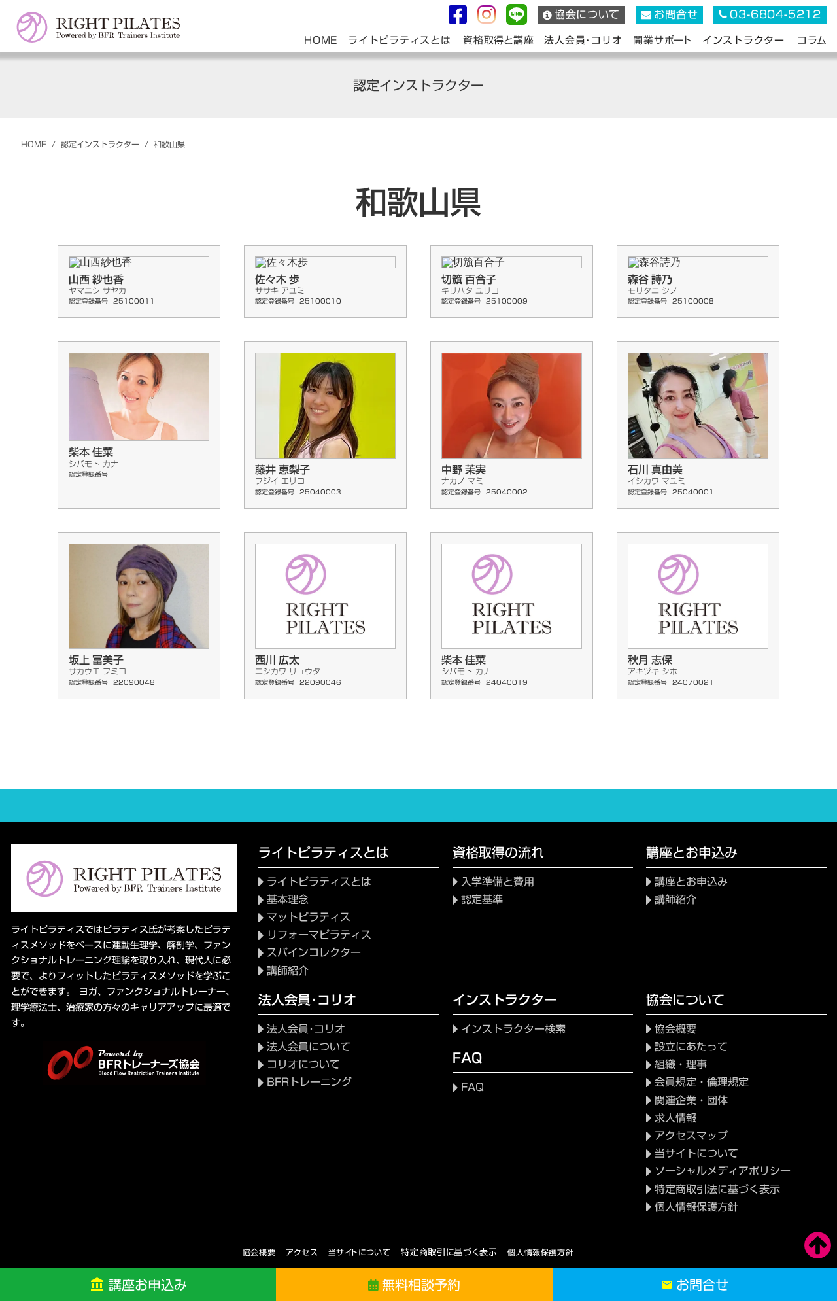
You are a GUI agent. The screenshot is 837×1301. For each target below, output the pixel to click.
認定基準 (482, 900)
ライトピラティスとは (319, 882)
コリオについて (303, 1064)
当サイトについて (696, 1153)
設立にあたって (691, 1047)
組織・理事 (681, 1064)
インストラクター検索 (513, 1029)
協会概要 (675, 1029)
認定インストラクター (100, 144)
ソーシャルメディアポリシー (723, 1171)
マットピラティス (308, 917)
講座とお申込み (691, 882)
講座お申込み (148, 1284)
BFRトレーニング (309, 1082)
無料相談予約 (421, 1284)
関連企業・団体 (691, 1100)
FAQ (472, 1087)
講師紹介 (288, 971)
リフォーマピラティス (319, 935)
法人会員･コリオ (306, 1029)
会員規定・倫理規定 (702, 1082)
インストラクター (743, 40)
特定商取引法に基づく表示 (717, 1189)
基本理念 (288, 900)
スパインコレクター (314, 953)
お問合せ (702, 1284)
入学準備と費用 (497, 882)
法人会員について (308, 1047)
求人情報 (675, 1118)
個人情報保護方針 (540, 1252)
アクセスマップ (691, 1136)
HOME (33, 144)
